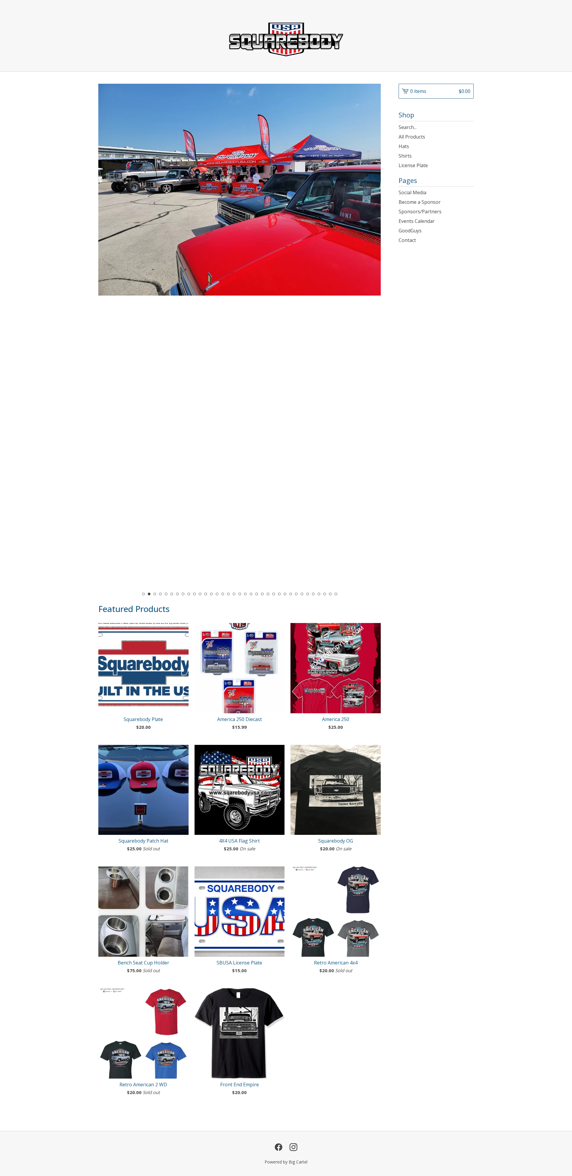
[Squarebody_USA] (286, 36)
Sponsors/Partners (420, 211)
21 (256, 594)
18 (239, 594)
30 (307, 594)
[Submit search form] (469, 127)
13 (211, 594)
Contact (407, 240)
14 (217, 594)
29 (302, 594)
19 (245, 594)
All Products (412, 136)
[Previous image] (111, 316)
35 (336, 594)
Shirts (405, 156)
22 (262, 594)
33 (324, 594)
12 (205, 594)
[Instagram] (293, 1147)
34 (330, 594)
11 (200, 594)
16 (228, 594)
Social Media (412, 192)
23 (268, 594)
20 (251, 594)
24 (273, 594)
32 (319, 594)
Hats (404, 146)
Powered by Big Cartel (286, 1162)
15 (222, 594)
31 (313, 594)
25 (279, 594)
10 (194, 594)
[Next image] (368, 316)
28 (296, 594)
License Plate (413, 165)
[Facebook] (278, 1147)
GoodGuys (410, 230)
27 (290, 594)
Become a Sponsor (420, 202)
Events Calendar (417, 221)
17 (234, 594)
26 (285, 594)
